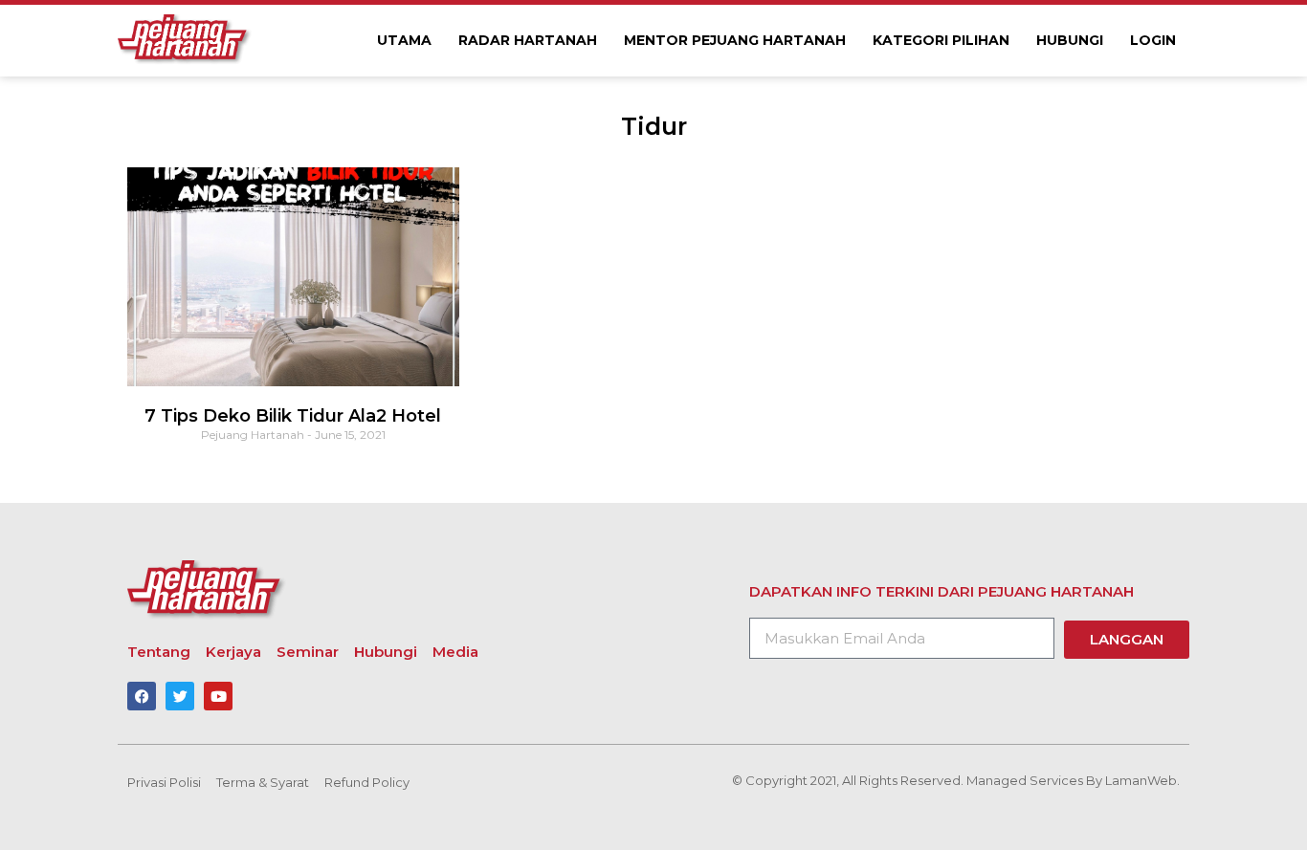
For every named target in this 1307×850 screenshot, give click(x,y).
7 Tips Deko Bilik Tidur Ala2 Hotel (292, 415)
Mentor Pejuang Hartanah (735, 40)
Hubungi (1069, 40)
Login (1153, 40)
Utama (404, 40)
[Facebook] (141, 696)
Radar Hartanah (527, 40)
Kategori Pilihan (941, 40)
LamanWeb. (1142, 780)
